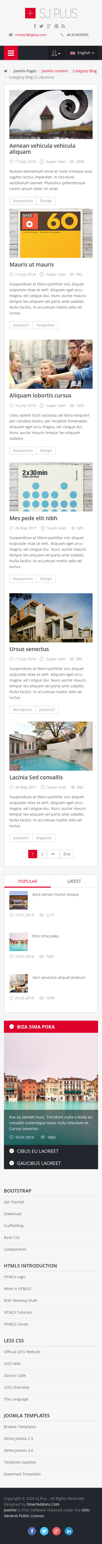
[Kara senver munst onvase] (18, 900)
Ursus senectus (29, 649)
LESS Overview (16, 1387)
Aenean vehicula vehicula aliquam (42, 149)
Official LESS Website (22, 1351)
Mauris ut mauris (31, 265)
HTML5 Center (16, 1324)
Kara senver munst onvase (55, 894)
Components (15, 1249)
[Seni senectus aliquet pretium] (18, 983)
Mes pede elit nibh (33, 518)
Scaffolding (14, 1225)
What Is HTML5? (18, 1288)
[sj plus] (51, 12)
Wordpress (22, 709)
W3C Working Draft (20, 1300)
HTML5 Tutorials (18, 1312)
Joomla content (55, 70)
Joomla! (10, 1509)
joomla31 (21, 325)
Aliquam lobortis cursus (40, 395)
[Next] (53, 854)
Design (46, 200)
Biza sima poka (45, 935)
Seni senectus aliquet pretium (58, 977)
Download (12, 1213)
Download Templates (22, 1473)
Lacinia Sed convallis (36, 777)
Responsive (23, 200)
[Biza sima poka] (18, 942)
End (67, 853)
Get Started (14, 1201)
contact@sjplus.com (30, 34)
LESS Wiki (12, 1363)
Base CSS (12, 1237)
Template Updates (20, 1462)
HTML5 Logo (14, 1276)
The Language (16, 1399)
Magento (44, 837)
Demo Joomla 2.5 (18, 1438)
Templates (45, 325)
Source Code (15, 1375)
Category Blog (85, 70)
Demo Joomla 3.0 (18, 1450)
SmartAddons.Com (43, 1504)
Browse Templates (20, 1426)
